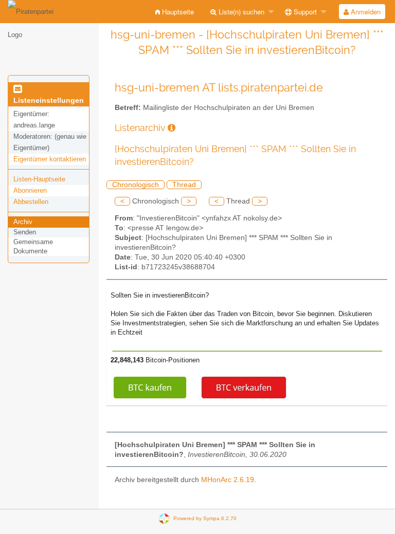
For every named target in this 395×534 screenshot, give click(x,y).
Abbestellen (30, 202)
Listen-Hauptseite (39, 179)
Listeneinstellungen (48, 100)
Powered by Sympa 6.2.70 (205, 518)
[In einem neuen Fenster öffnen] (171, 127)
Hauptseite (177, 11)
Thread (184, 185)
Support (304, 11)
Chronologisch (135, 185)
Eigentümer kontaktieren (49, 159)
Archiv (22, 222)
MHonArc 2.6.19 (227, 480)
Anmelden (365, 11)
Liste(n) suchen (240, 11)
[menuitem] (174, 11)
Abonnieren (30, 190)
